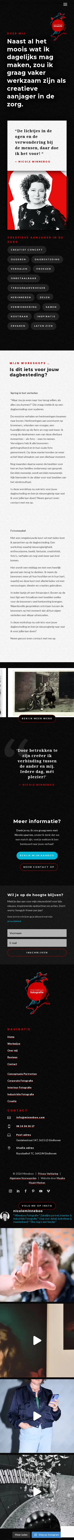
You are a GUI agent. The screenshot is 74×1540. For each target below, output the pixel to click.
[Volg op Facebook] (26, 1191)
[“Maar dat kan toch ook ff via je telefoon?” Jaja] (37, 1416)
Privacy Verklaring (48, 1173)
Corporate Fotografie (20, 1080)
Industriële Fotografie (20, 1094)
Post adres (23, 1134)
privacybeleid (14, 921)
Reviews (12, 1057)
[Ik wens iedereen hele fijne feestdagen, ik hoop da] (37, 1491)
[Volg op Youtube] (41, 1191)
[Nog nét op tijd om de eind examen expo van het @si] (37, 1340)
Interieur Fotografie (19, 1087)
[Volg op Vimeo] (48, 1191)
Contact (12, 1064)
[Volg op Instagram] (10, 1191)
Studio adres (25, 1147)
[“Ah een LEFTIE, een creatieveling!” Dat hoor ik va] (37, 1265)
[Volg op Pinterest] (33, 1191)
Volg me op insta (37, 1205)
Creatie (12, 1101)
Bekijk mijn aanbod (37, 855)
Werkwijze (13, 1043)
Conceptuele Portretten (22, 1073)
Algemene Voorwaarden (23, 1178)
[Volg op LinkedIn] (18, 1191)
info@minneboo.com (30, 1117)
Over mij (12, 1050)
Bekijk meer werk (37, 718)
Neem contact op (38, 867)
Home (10, 1036)
